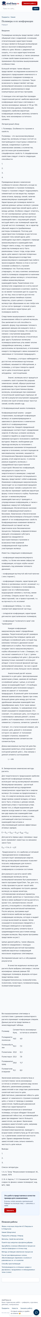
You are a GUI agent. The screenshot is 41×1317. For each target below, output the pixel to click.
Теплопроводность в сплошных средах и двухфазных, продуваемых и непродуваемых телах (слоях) (18, 1269)
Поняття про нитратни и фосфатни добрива (17, 1242)
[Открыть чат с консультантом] (36, 1312)
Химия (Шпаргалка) (9, 1232)
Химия (13, 17)
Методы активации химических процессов (17, 1252)
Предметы (5, 17)
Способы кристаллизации (11, 1264)
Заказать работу (29, 3)
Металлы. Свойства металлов (12, 1239)
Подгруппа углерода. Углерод (12, 1236)
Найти (36, 8)
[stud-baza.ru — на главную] (10, 3)
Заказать (10, 1210)
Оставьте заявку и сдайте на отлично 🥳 (20, 1312)
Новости (15, 1308)
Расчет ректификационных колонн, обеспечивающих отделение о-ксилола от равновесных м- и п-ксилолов (17, 1257)
